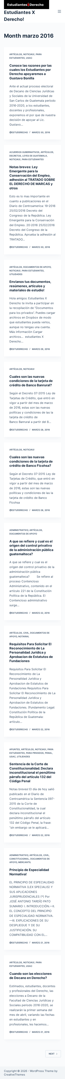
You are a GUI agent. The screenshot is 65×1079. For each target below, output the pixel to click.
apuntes (14, 749)
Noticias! (28, 54)
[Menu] (59, 11)
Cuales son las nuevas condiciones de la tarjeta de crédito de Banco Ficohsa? (31, 461)
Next (52, 1053)
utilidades (15, 274)
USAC (29, 58)
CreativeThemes (14, 1074)
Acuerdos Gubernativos (24, 152)
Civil (26, 632)
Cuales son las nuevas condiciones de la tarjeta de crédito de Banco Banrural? (31, 381)
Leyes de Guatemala (34, 155)
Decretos (15, 155)
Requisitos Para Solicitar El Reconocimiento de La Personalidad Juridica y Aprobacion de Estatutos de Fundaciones (31, 652)
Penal (48, 753)
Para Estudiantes (33, 159)
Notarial (23, 636)
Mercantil (24, 862)
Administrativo (18, 530)
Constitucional (19, 858)
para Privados (35, 753)
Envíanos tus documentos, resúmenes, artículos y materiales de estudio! (30, 286)
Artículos (15, 54)
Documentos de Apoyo (37, 267)
